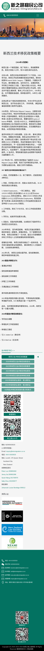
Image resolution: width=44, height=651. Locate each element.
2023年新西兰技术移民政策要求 (18, 366)
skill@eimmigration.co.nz (18, 571)
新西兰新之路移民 (29, 647)
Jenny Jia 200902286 (9, 474)
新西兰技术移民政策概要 (18, 357)
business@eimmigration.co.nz (19, 568)
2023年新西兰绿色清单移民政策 (18, 375)
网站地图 (30, 649)
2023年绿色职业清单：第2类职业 (18, 385)
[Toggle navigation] (38, 15)
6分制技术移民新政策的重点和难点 (18, 390)
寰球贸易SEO (21, 649)
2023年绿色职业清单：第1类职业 (18, 380)
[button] (3, 29)
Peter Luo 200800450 (9, 471)
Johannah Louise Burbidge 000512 (13, 487)
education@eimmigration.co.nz (20, 575)
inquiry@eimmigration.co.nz (15, 451)
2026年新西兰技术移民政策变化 (18, 361)
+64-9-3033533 (10, 454)
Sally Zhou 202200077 (9, 481)
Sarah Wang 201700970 (10, 478)
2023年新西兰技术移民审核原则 (18, 371)
